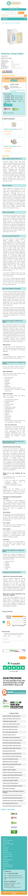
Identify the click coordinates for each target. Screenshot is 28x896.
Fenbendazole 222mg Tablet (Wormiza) (12, 748)
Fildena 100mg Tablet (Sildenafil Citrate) (12, 764)
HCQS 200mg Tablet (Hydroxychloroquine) (12, 795)
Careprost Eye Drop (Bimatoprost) (10, 783)
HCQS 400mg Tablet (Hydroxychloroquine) (12, 798)
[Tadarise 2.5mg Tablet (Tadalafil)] (14, 36)
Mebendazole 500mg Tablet (9, 751)
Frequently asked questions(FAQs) (12, 572)
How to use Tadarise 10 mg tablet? (12, 288)
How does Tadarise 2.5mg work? (11, 236)
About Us (5, 838)
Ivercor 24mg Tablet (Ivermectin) (10, 759)
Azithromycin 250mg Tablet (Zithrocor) (12, 718)
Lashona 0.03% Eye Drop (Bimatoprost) (11, 716)
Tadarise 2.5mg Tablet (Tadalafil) (12, 23)
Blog (4, 868)
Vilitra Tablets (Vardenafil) (9, 788)
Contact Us (6, 847)
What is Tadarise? (7, 185)
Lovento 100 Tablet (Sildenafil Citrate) (11, 724)
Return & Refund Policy (8, 843)
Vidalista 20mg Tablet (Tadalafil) (10, 761)
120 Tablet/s (7, 97)
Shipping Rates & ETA (8, 865)
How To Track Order (7, 854)
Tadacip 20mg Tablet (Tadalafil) (10, 780)
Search (21, 12)
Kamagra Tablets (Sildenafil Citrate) (11, 777)
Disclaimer (5, 850)
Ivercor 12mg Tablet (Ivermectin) (10, 803)
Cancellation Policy (7, 856)
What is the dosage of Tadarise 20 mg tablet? (13, 321)
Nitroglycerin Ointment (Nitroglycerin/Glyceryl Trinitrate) (13, 792)
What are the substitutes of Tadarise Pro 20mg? (13, 551)
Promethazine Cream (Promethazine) (11, 737)
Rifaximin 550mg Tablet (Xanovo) (10, 726)
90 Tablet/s (7, 96)
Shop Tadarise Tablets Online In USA (12, 158)
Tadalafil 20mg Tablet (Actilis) (9, 721)
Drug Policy (5, 861)
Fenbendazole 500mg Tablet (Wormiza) (12, 745)
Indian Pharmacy (7, 852)
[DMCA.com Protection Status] (14, 813)
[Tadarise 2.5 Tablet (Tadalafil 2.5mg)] (6, 88)
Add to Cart (8, 105)
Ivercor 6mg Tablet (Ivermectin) (10, 729)
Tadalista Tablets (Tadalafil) (9, 769)
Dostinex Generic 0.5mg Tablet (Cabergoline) (13, 800)
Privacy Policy (6, 842)
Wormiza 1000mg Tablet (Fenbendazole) (12, 756)
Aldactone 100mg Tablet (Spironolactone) (12, 772)
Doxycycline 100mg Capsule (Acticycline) (12, 806)
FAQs (4, 845)
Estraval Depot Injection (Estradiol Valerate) (12, 740)
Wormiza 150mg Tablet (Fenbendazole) (12, 743)
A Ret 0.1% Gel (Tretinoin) (8, 767)
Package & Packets (7, 866)
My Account (6, 863)
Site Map (5, 858)
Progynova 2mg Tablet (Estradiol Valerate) (12, 775)
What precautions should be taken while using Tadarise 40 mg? (13, 442)
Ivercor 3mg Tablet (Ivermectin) (10, 732)
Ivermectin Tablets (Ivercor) (9, 734)
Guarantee (5, 849)
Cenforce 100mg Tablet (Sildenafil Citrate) (12, 786)
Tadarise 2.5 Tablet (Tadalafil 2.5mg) (14, 78)
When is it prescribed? (8, 212)
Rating (5, 636)
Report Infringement (8, 859)
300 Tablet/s (8, 101)
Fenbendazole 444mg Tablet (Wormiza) (12, 753)
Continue (22, 657)
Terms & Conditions (7, 840)
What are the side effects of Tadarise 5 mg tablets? (14, 363)
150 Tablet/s (7, 99)
